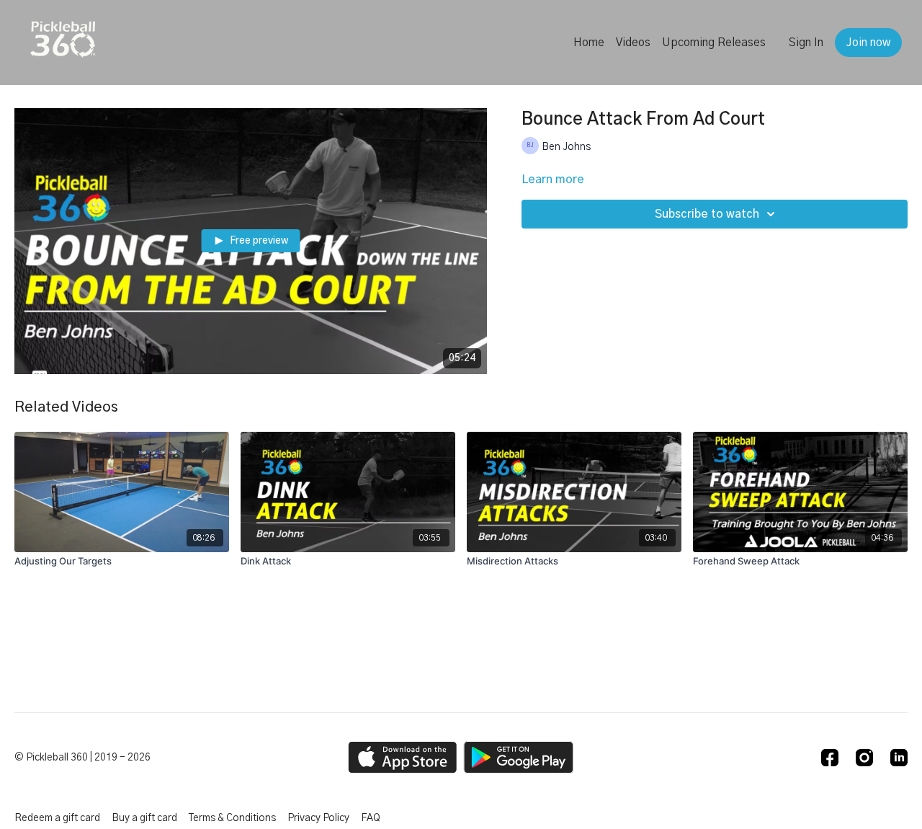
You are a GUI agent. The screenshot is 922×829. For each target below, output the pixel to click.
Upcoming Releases (714, 42)
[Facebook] (829, 757)
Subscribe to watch (707, 214)
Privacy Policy (318, 818)
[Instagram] (864, 757)
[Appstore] (402, 757)
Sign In (806, 42)
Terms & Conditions (232, 818)
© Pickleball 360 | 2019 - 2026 (82, 758)
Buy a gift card (144, 818)
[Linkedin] (899, 757)
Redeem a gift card (57, 818)
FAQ (370, 818)
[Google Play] (518, 757)
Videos (633, 42)
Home (588, 42)
